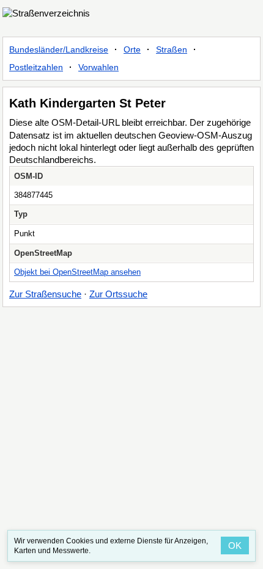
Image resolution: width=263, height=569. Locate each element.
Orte (132, 49)
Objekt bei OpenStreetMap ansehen (77, 272)
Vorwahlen (98, 67)
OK (235, 545)
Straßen (171, 49)
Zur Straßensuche (45, 294)
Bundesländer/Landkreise (58, 49)
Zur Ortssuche (118, 294)
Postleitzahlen (36, 67)
